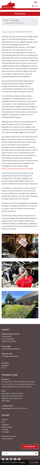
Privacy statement (7, 439)
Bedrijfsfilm (5, 365)
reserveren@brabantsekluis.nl (11, 349)
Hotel (3, 422)
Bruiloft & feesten (7, 427)
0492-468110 (12, 341)
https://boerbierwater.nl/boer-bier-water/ (17, 168)
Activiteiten (5, 429)
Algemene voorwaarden (9, 436)
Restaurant (5, 419)
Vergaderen (5, 424)
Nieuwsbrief (5, 363)
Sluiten (33, 462)
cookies (22, 462)
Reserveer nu (20, 14)
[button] (35, 2)
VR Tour (4, 368)
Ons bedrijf (14, 20)
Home (5, 20)
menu (36, 6)
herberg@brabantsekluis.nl (10, 356)
